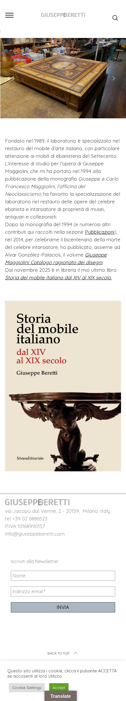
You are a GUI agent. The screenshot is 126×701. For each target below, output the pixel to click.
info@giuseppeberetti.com (35, 534)
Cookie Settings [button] (26, 687)
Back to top (58, 653)
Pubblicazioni (99, 232)
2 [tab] (110, 108)
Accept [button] (59, 687)
